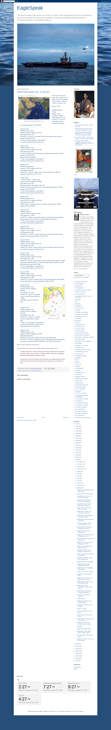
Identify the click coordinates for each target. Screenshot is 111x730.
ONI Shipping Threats (81, 355)
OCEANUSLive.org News (81, 351)
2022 (77, 433)
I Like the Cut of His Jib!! (81, 314)
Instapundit (78, 318)
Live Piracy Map (79, 326)
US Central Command (81, 411)
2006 (77, 653)
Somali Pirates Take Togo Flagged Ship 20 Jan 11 (83, 564)
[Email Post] (45, 368)
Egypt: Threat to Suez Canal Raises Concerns (84, 508)
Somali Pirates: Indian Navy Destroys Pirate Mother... (84, 500)
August (79, 471)
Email (75, 174)
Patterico (77, 362)
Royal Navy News (79, 372)
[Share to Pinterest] (54, 368)
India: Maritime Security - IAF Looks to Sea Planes (84, 496)
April (78, 480)
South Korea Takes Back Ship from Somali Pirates (84, 558)
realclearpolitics (79, 368)
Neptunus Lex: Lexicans (81, 345)
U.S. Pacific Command (81, 407)
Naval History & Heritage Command (84, 337)
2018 (77, 443)
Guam (21, 695)
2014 (77, 452)
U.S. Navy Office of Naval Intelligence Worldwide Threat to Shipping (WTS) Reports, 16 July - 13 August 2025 (84, 143)
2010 (77, 644)
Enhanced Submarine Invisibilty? (85, 561)
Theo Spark (78, 391)
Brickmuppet (78, 285)
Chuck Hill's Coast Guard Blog (83, 290)
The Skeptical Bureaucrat (81, 384)
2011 (77, 459)
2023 (77, 431)
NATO (33, 370)
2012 (77, 457)
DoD (76, 301)
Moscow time (73, 683)
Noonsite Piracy (79, 347)
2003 (77, 660)
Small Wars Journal (80, 376)
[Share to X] (51, 368)
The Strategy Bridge (80, 387)
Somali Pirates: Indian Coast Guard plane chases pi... (84, 512)
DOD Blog (78, 304)
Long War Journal (79, 330)
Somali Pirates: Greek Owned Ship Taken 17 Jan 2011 (84, 578)
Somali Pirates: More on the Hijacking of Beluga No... (84, 504)
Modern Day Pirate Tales (81, 333)
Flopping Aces (79, 306)
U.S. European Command (81, 398)
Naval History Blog (80, 339)
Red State (77, 370)
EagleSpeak (30, 8)
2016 (77, 447)
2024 (77, 428)
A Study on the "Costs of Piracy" (85, 571)
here (38, 344)
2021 (77, 435)
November (80, 464)
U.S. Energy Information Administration (81, 396)
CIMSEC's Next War (80, 292)
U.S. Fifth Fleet (79, 401)
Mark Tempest (85, 214)
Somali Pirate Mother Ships (84, 628)
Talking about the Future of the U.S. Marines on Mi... (85, 582)
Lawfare (77, 322)
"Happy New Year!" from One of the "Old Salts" (85, 639)
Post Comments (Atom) (30, 420)
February (79, 485)
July (78, 473)
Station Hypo (78, 380)
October (79, 466)
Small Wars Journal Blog (81, 378)
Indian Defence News (81, 316)
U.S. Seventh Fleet (80, 409)
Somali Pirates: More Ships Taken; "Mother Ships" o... (84, 631)
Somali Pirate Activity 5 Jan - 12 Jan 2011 (33, 92)
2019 (77, 440)
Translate (86, 277)
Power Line (78, 364)
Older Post (66, 417)
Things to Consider (82, 608)
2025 (77, 426)
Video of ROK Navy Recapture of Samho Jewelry (85, 539)
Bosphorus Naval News (81, 281)
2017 (77, 445)
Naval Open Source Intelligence (83, 341)
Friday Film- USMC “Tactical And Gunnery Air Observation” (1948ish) (84, 137)
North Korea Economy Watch (82, 349)
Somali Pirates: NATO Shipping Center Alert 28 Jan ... (85, 516)
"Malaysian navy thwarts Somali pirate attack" (85, 554)
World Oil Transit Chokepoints (83, 417)
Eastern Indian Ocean (26, 370)
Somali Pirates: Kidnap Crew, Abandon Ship (84, 601)
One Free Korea (79, 353)
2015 (77, 450)
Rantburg (77, 366)
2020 (77, 438)
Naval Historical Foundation (82, 335)
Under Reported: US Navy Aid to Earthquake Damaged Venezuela (83, 129)
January (79, 487)
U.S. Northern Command (81, 405)
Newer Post (20, 417)
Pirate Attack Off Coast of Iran (85, 493)
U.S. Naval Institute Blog (81, 403)
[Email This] (48, 368)
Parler (76, 360)
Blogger (81, 711)
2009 (77, 646)
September (80, 468)
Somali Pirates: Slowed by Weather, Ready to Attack (84, 623)
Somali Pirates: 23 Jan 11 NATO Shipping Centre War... (84, 543)
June (78, 476)
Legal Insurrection (80, 324)
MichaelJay (69, 711)
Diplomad (77, 299)
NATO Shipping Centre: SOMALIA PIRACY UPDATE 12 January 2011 (60, 101)
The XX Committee (80, 389)
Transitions (80, 626)
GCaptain (77, 310)
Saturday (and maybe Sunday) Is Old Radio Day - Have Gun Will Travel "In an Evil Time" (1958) (83, 133)
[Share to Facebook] (52, 368)
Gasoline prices (81, 598)
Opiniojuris (78, 358)
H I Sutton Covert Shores (81, 312)
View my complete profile (80, 268)
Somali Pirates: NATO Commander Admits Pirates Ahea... (84, 587)
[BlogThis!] (49, 368)
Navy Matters (78, 343)
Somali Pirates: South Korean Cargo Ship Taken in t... (84, 591)
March (79, 483)
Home (43, 417)
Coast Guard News (80, 294)
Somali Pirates (38, 370)
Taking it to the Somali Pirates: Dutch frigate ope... (84, 546)
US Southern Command (81, 413)
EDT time (23, 683)
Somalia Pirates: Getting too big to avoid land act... (85, 619)
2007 (77, 651)
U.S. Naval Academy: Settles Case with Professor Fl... (84, 523)
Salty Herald (78, 374)
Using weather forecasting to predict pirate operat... (84, 527)
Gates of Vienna (79, 308)
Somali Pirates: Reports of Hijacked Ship (83, 531)
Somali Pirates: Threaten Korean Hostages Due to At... (85, 535)
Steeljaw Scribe (79, 382)
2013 (77, 455)
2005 (77, 656)
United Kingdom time (52, 683)
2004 (77, 658)
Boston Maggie (79, 283)
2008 (77, 648)
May (78, 478)
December (80, 461)
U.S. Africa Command (80, 393)
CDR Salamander (79, 287)
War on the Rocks (79, 415)
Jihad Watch (78, 320)
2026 (77, 423)
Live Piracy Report (80, 328)
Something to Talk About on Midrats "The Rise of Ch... (84, 550)
